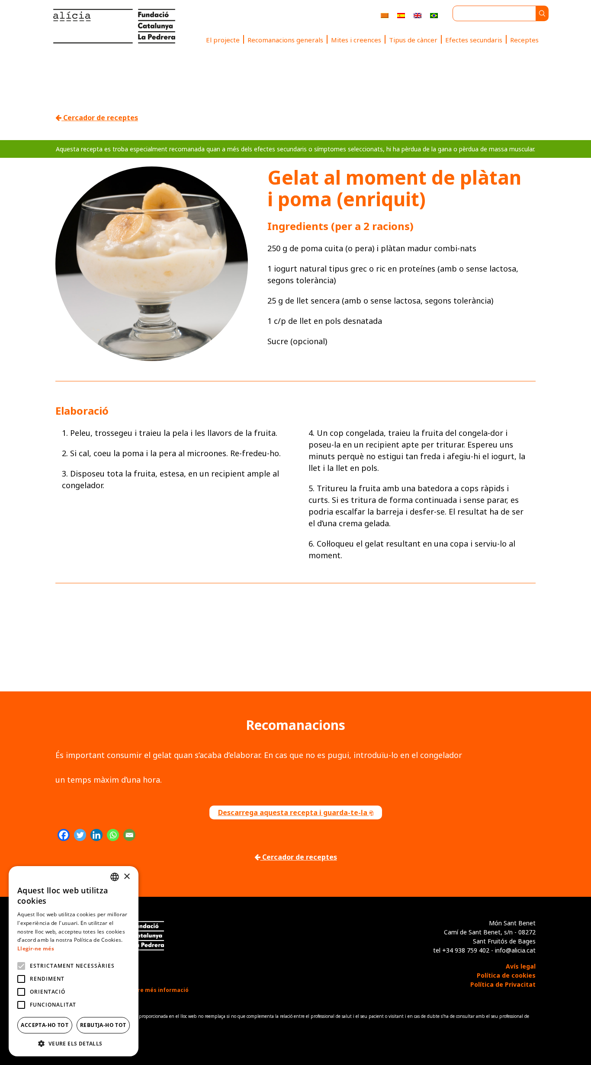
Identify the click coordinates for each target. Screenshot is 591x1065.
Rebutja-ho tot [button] (103, 1025)
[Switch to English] (417, 15)
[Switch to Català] (384, 15)
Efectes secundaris (473, 39)
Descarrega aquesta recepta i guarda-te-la (293, 812)
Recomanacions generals (285, 39)
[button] (73, 1043)
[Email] (129, 835)
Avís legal (521, 966)
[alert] (73, 961)
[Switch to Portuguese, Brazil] (434, 15)
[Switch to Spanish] (401, 15)
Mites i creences (356, 39)
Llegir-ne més (35, 948)
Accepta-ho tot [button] (44, 1025)
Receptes (524, 39)
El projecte (223, 39)
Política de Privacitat (503, 984)
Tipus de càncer (413, 39)
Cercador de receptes (99, 117)
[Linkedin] (96, 835)
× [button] (126, 876)
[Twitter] (80, 835)
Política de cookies (506, 975)
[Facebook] (64, 835)
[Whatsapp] (113, 835)
